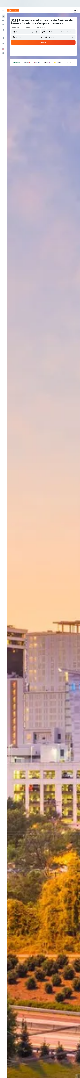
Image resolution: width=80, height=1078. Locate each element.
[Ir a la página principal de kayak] (13, 10)
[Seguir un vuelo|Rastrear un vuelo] (3, 34)
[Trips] (3, 44)
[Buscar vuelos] (3, 16)
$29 (13, 20)
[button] (3, 10)
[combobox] (41, 27)
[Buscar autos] (3, 24)
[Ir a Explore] (3, 30)
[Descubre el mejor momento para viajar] (3, 38)
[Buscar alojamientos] (3, 20)
